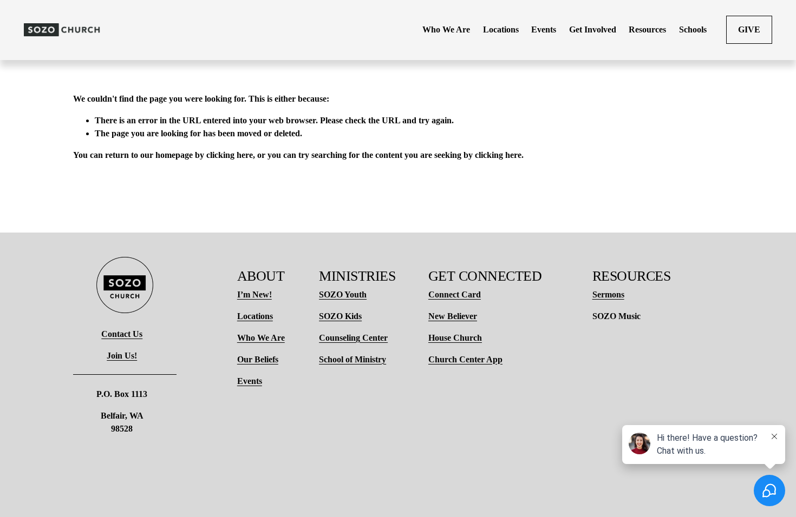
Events (249, 381)
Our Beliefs (257, 359)
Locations (255, 316)
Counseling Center (353, 337)
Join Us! (122, 355)
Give (749, 29)
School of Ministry (352, 359)
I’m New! (254, 294)
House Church (455, 337)
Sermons (608, 294)
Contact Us (121, 334)
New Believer (452, 316)
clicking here (229, 155)
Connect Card (454, 294)
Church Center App (465, 359)
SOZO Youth (343, 294)
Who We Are (261, 337)
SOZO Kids (340, 316)
